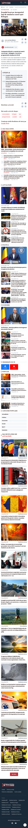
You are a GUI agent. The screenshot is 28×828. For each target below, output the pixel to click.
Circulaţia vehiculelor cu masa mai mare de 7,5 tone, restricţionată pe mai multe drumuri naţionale (14, 95)
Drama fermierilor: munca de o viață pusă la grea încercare (18, 356)
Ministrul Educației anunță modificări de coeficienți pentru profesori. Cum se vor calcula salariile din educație (13, 768)
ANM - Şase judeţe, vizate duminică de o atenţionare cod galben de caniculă (13, 150)
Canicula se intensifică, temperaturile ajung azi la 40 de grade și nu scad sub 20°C (13, 714)
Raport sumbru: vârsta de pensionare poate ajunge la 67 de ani (18, 342)
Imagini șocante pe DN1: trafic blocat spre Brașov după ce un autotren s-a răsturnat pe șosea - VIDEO (14, 602)
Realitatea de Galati (6, 811)
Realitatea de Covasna (6, 805)
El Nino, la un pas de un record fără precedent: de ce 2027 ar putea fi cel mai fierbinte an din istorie (13, 546)
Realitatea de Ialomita (6, 807)
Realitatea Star (22, 800)
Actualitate (11, 7)
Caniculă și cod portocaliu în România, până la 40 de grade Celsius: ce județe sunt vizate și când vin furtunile (13, 518)
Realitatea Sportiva (13, 800)
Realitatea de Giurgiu (17, 805)
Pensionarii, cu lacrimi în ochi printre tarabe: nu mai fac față (18, 349)
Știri (7, 7)
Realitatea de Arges (14, 802)
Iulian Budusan (23, 764)
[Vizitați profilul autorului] (2, 40)
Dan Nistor (12, 40)
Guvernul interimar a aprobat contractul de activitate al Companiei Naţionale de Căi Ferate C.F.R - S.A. (13, 574)
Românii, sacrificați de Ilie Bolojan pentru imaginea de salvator (13, 268)
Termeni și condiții (10, 789)
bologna (14, 114)
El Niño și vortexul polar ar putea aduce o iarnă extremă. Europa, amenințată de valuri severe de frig (13, 686)
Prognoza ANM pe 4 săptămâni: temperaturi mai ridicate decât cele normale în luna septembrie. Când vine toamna (13, 659)
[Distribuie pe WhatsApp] (22, 42)
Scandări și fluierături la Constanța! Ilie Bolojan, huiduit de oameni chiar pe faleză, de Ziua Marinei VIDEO (14, 176)
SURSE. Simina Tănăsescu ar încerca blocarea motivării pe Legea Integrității (18, 275)
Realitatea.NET (5, 800)
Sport (5, 158)
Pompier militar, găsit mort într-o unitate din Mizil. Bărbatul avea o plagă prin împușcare (14, 490)
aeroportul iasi (6, 117)
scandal (14, 117)
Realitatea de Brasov (16, 807)
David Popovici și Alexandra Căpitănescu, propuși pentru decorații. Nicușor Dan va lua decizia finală (14, 462)
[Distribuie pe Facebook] (25, 39)
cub (20, 117)
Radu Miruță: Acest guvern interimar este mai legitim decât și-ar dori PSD (18, 300)
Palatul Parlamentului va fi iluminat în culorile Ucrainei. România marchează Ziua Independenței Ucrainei (15, 84)
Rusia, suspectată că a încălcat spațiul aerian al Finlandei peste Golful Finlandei (13, 741)
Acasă (4, 7)
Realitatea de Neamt (6, 814)
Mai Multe (14, 774)
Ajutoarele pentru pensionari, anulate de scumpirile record (17, 335)
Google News (5, 123)
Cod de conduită (18, 791)
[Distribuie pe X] (25, 42)
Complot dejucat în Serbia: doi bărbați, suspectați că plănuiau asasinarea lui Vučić (14, 77)
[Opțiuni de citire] (25, 825)
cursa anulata (6, 114)
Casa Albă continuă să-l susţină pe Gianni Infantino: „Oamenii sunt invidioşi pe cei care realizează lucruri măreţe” (15, 162)
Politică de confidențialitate (7, 791)
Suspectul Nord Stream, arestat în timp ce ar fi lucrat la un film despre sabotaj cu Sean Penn (17, 240)
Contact (3, 789)
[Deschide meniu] (25, 3)
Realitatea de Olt (5, 802)
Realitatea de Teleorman (16, 814)
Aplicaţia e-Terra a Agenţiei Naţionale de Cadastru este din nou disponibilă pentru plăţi (13, 630)
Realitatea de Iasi (22, 458)
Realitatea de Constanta (16, 809)
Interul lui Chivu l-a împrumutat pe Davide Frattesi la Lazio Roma (13, 156)
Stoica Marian (23, 570)
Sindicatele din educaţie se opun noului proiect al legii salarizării (15, 90)
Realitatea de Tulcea (15, 811)
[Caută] (21, 2)
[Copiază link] (22, 39)
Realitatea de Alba (5, 809)
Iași (20, 114)
